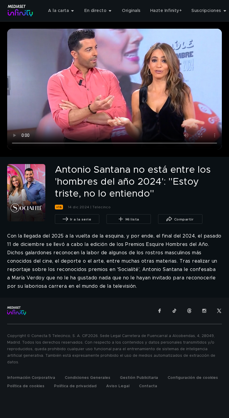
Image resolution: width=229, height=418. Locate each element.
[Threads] (189, 310)
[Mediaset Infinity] (20, 10)
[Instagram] (204, 310)
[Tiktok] (174, 310)
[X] (219, 310)
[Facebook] (159, 310)
